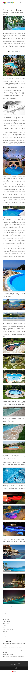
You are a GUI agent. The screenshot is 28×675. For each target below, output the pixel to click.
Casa (4, 617)
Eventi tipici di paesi (7, 623)
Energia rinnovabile (7, 621)
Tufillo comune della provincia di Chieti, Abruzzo (13, 656)
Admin (5, 12)
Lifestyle (4, 625)
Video (4, 637)
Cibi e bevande (6, 619)
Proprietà (5, 631)
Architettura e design (18, 12)
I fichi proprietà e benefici (8, 654)
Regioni (4, 633)
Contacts (12, 663)
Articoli (6, 663)
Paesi (4, 627)
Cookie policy (13, 664)
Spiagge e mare (6, 635)
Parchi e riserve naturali (8, 629)
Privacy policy (19, 663)
